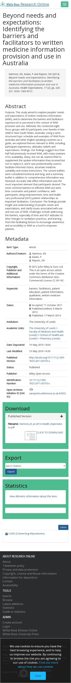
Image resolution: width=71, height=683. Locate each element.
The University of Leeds (42, 328)
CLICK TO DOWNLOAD (50, 432)
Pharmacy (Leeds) (50, 338)
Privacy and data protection (20, 569)
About (7, 562)
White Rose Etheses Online (20, 630)
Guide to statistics (14, 612)
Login (6, 626)
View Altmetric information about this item (33, 496)
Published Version (19, 416)
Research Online (27, 4)
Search (7, 596)
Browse (7, 600)
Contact (8, 581)
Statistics (8, 608)
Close (38, 675)
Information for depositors (20, 577)
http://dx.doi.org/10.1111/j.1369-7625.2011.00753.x (47, 359)
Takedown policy (13, 566)
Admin (63, 527)
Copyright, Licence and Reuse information (30, 573)
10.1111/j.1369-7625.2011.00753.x (39, 381)
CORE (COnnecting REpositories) (26, 533)
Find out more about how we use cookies (38, 665)
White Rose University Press (21, 634)
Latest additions (13, 604)
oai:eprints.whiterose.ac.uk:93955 (47, 393)
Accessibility (10, 585)
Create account (12, 622)
